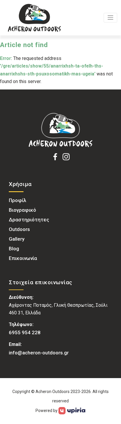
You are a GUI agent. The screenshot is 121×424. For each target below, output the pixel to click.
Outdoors (19, 229)
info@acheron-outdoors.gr (39, 353)
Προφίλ (17, 200)
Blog (14, 248)
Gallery (16, 239)
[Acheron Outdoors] (60, 130)
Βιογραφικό (22, 210)
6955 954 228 (25, 332)
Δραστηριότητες (29, 220)
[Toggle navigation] (110, 18)
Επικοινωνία (23, 258)
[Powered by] (72, 410)
